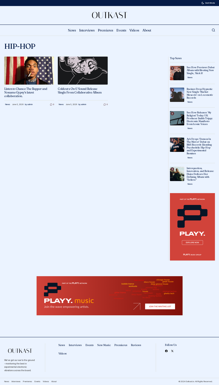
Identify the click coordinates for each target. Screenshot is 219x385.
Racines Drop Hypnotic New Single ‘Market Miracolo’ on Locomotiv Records (200, 93)
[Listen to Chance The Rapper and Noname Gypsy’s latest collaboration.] (29, 71)
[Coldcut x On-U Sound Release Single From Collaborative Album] (83, 71)
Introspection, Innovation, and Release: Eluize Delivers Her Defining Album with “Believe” (200, 174)
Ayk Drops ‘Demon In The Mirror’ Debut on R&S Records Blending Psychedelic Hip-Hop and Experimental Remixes (199, 146)
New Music (104, 345)
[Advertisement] (192, 227)
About (54, 381)
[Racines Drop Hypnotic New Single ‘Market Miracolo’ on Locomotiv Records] (177, 95)
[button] (208, 3)
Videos (62, 353)
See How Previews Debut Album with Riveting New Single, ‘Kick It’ (200, 70)
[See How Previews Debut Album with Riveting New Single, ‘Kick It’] (177, 73)
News (7, 104)
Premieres (120, 345)
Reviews (136, 345)
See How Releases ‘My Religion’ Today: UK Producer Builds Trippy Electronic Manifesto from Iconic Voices (200, 118)
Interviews (75, 345)
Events (89, 345)
